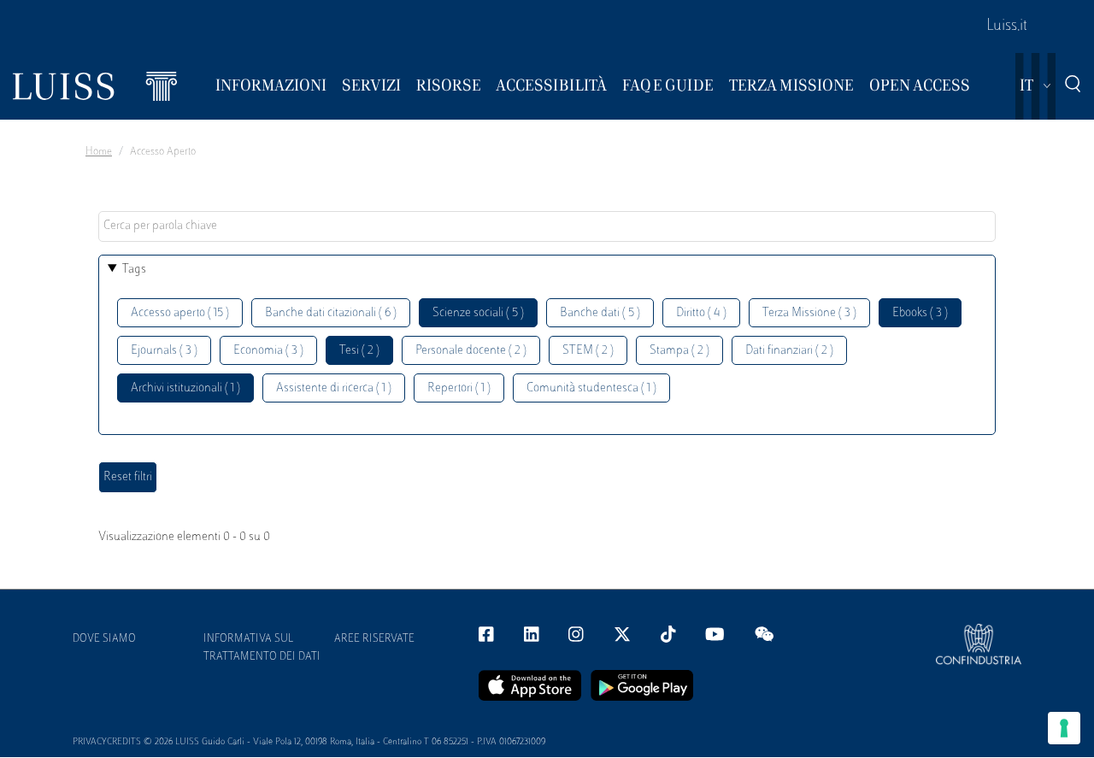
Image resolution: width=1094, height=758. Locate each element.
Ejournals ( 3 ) (164, 350)
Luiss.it (1006, 26)
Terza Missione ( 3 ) (809, 313)
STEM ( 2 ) (588, 350)
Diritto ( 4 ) (701, 313)
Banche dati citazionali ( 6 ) (331, 313)
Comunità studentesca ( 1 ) (591, 388)
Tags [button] (134, 269)
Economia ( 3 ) (268, 350)
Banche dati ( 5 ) (600, 313)
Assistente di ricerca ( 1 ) (333, 388)
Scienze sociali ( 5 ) (478, 313)
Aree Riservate (374, 639)
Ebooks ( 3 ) (920, 313)
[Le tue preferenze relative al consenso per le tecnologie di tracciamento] (1064, 728)
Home (98, 152)
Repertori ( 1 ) (459, 388)
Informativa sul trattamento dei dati (262, 648)
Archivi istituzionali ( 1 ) (185, 388)
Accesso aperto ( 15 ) (180, 313)
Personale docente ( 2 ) (470, 350)
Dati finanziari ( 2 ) (789, 350)
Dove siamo (104, 639)
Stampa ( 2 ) (679, 350)
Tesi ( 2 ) (359, 350)
